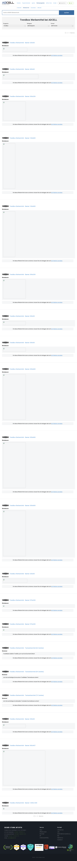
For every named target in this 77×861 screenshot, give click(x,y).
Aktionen (39, 7)
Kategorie (29, 23)
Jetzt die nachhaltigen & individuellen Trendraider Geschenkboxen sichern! (21, 701)
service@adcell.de (12, 838)
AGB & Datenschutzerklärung (63, 833)
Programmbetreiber (26, 3)
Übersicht (19, 7)
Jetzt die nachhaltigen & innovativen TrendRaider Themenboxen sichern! (20, 677)
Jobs (58, 831)
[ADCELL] (39, 847)
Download (42, 833)
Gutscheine (33, 7)
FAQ (58, 835)
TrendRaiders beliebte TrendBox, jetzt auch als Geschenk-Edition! (19, 653)
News (41, 829)
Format (52, 23)
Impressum (60, 839)
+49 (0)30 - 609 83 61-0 (19, 832)
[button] (66, 12)
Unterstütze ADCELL (44, 837)
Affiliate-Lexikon (43, 831)
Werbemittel (26, 7)
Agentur (33, 3)
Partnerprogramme (41, 3)
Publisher (19, 3)
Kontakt (54, 3)
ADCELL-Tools (49, 3)
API (40, 835)
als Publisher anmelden (56, 55)
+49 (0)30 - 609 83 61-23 (20, 834)
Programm (5, 23)
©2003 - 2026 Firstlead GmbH (38, 857)
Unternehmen (60, 829)
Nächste (72, 32)
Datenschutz (60, 837)
